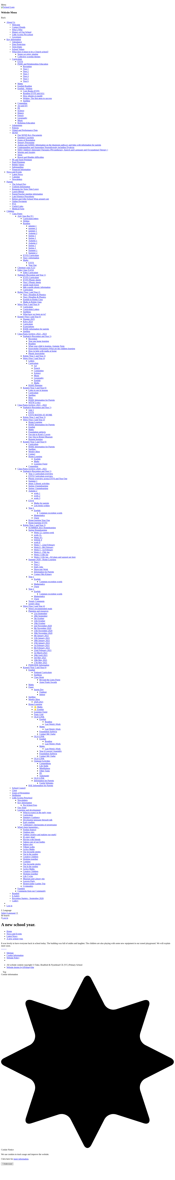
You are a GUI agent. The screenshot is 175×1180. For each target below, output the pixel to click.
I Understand (7, 1164)
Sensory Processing (26, 142)
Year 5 (26, 79)
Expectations (28, 326)
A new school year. (15, 939)
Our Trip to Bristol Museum (40, 437)
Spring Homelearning (37, 530)
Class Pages (17, 213)
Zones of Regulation (26, 140)
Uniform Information (21, 186)
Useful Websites (46, 783)
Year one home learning (38, 341)
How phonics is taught (32, 96)
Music (20, 120)
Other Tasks (44, 771)
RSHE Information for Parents (41, 400)
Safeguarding (18, 167)
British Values (18, 164)
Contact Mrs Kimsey (43, 574)
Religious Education (26, 123)
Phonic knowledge (36, 353)
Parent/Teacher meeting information (27, 194)
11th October (39, 621)
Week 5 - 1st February (43, 550)
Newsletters (17, 179)
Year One (32, 265)
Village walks (29, 847)
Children (10, 211)
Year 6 (26, 81)
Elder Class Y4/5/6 (26, 270)
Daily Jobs (38, 567)
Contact (31, 454)
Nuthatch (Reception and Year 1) (32, 275)
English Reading (25, 86)
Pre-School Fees (30, 805)
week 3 (37, 498)
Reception (27, 66)
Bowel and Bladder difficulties (31, 157)
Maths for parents (41, 503)
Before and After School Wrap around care (30, 199)
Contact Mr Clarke (47, 734)
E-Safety (16, 896)
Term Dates (17, 47)
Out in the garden (30, 854)
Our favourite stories (32, 852)
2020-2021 (38, 702)
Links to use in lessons (38, 390)
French (21, 115)
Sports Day (39, 689)
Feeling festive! (29, 830)
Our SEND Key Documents (30, 135)
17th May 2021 (40, 662)
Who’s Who (17, 29)
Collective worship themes (29, 56)
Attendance (17, 42)
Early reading (29, 822)
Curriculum (17, 59)
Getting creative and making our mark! (39, 834)
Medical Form (18, 209)
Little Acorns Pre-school (22, 34)
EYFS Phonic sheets (32, 280)
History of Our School (21, 32)
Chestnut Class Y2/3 (26, 267)
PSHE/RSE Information (38, 665)
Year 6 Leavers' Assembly (50, 751)
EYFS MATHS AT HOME (40, 415)
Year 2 (26, 71)
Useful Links (17, 206)
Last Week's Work (53, 724)
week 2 (37, 496)
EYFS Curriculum (31, 255)
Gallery (15, 901)
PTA (14, 204)
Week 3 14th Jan (41, 554)
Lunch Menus (18, 191)
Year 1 (26, 69)
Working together (30, 859)
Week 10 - (38, 537)
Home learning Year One (39, 520)
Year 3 (26, 74)
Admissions (17, 125)
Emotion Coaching (26, 137)
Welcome (16, 25)
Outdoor (43, 692)
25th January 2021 (42, 643)
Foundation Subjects (48, 731)
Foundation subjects (37, 432)
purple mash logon (31, 285)
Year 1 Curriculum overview (40, 474)
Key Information (14, 39)
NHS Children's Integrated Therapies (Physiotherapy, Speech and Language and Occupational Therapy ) (63, 150)
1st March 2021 (40, 653)
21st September (40, 613)
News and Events (14, 172)
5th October (39, 618)
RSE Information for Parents (40, 785)
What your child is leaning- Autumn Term (46, 346)
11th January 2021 (42, 638)
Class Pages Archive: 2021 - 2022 (32, 405)
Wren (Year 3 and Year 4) (28, 304)
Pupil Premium (18, 162)
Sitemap (10, 953)
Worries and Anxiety (26, 152)
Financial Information (21, 169)
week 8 (37, 542)
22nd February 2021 (43, 650)
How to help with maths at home (42, 351)
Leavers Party (29, 881)
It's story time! (29, 837)
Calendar (16, 177)
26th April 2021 (41, 655)
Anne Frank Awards (48, 682)
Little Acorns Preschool (22, 798)
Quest (36, 518)
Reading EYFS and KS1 (33, 93)
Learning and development (29, 810)
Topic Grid (38, 714)
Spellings (27, 312)
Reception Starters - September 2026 (28, 898)
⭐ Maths (38, 707)
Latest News (17, 174)
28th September (40, 616)
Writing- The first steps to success (37, 98)
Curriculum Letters (31, 309)
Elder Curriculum (30, 272)
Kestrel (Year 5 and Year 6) (29, 317)
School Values (18, 49)
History (21, 113)
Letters (31, 361)
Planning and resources (38, 611)
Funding (21, 888)
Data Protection (18, 44)
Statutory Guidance (31, 817)
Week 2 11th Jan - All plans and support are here (55, 557)
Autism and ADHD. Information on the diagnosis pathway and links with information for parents (59, 145)
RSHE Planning (35, 385)
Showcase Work (41, 569)
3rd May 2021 (40, 658)
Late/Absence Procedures (23, 196)
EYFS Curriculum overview (40, 476)
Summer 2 (32, 253)
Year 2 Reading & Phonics (34, 297)
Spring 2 (32, 238)
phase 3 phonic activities (38, 483)
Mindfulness (44, 768)
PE (19, 108)
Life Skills (43, 766)
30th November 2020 (43, 633)
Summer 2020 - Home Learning (42, 559)
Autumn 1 (32, 240)
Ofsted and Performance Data (25, 130)
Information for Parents (44, 572)
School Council (18, 788)
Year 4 (26, 76)
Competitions (45, 763)
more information (21, 1159)
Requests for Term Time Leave (25, 189)
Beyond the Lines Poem (49, 680)
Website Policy (13, 958)
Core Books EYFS (31, 91)
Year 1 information (31, 258)
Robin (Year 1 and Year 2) (29, 292)
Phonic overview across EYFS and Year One (47, 478)
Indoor (42, 694)
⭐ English (39, 709)
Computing (22, 103)
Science (21, 110)
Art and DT (23, 106)
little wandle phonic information (36, 287)
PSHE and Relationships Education (33, 64)
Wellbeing (16, 795)
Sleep (20, 155)
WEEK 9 (38, 540)
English (37, 380)
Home (9, 931)
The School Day (19, 184)
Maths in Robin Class (32, 302)
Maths (20, 83)
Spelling (26, 101)
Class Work (39, 677)
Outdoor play (28, 832)
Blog (30, 397)
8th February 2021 (42, 648)
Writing (26, 221)
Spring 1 (32, 236)
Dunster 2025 (29, 319)
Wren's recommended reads (40, 608)
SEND (15, 133)
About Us (11, 22)
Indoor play (28, 844)
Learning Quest (40, 464)
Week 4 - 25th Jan (41, 552)
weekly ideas (34, 604)
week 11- (38, 535)
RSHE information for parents (36, 329)
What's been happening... (28, 827)
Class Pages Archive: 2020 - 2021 (32, 469)
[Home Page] (7, 7)
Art (35, 366)
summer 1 (32, 231)
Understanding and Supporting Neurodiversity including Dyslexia (46, 147)
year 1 (31, 410)
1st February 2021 (42, 645)
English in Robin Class (33, 299)
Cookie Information (15, 955)
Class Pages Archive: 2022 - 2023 (32, 334)
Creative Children (30, 856)
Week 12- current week (44, 532)
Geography (22, 118)
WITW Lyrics (34, 402)
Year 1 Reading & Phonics (34, 294)
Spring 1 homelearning (38, 488)
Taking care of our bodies (34, 842)
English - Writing (25, 88)
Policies (15, 128)
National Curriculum (43, 672)
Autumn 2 (32, 233)
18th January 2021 (42, 640)
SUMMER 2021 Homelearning (42, 527)
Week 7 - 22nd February (44, 545)
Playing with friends (31, 839)
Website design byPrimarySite (20, 967)
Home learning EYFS (37, 523)
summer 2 (32, 228)
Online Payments (19, 201)
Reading (26, 223)
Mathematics (39, 515)
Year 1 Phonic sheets (32, 282)
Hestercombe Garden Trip (34, 883)
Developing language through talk (37, 820)
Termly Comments (36, 601)
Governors (16, 37)
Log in (9, 906)
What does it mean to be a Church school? (30, 52)
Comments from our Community (32, 891)
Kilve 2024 (28, 321)
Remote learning (35, 439)
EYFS (20, 61)
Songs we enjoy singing (28, 54)
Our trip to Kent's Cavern (39, 434)
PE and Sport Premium (22, 160)
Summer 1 (32, 250)
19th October (39, 623)
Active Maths (29, 849)
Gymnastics (28, 886)
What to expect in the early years (37, 812)
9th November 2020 (42, 628)
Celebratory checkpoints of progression (40, 825)
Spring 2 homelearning (38, 486)
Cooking (26, 861)
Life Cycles (28, 876)
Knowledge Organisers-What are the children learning (51, 348)
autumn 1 (32, 226)
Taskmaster (44, 776)
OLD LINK (39, 717)
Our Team (22, 807)
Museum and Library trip (34, 879)
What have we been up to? (34, 314)
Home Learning (35, 422)
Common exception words (50, 513)
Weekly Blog (34, 451)
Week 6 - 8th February (43, 547)
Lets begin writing (42, 505)
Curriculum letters (30, 218)
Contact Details (18, 27)
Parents (10, 182)
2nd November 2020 (43, 626)
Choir (14, 790)
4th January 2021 (41, 635)
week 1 (37, 493)
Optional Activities (42, 761)
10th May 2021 (40, 660)
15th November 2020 (43, 631)
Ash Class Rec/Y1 (25, 216)
